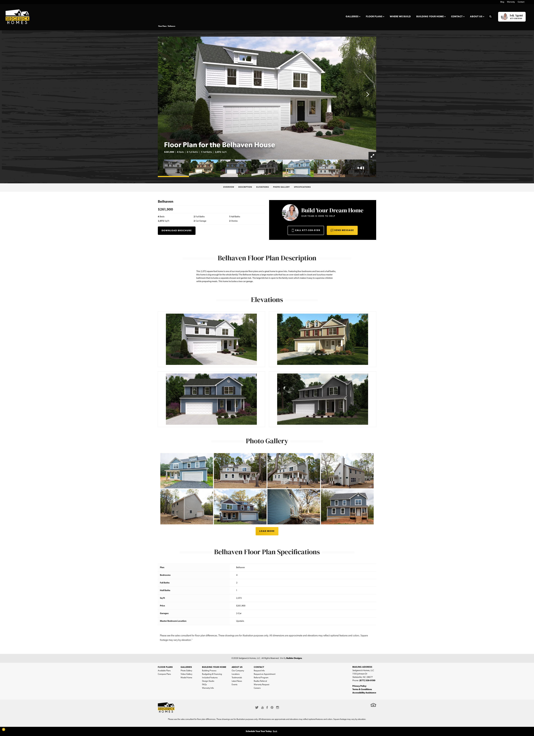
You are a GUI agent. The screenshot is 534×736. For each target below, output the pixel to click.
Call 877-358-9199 (307, 230)
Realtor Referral (260, 681)
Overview (228, 187)
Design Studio (208, 681)
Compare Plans (164, 674)
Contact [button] (457, 16)
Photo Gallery (281, 187)
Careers (257, 688)
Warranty (511, 2)
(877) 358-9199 (367, 680)
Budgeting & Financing (212, 674)
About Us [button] (476, 16)
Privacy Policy (359, 686)
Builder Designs (294, 658)
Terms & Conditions (362, 689)
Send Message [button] (344, 230)
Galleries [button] (352, 16)
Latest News (237, 681)
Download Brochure (177, 231)
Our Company (238, 671)
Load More (267, 531)
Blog (502, 2)
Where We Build (400, 16)
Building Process (209, 671)
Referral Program (261, 678)
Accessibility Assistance (364, 693)
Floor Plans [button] (374, 16)
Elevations (262, 187)
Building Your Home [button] (430, 16)
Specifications (302, 187)
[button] (490, 16)
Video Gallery (186, 674)
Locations (236, 674)
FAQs (204, 685)
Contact (521, 2)
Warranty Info (208, 688)
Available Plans (164, 671)
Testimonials (237, 678)
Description (245, 187)
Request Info (259, 671)
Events (234, 685)
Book (275, 731)
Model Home (186, 678)
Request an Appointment (264, 674)
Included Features (210, 678)
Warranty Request (261, 685)
